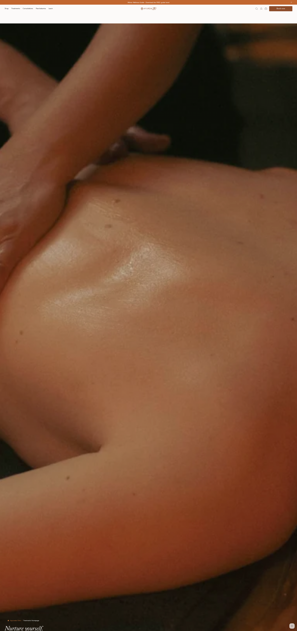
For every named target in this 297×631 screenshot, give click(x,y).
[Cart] (266, 8)
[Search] (256, 8)
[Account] (261, 8)
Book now (281, 9)
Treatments (15, 8)
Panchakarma (41, 8)
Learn (51, 8)
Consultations (28, 8)
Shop (7, 8)
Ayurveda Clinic (15, 620)
